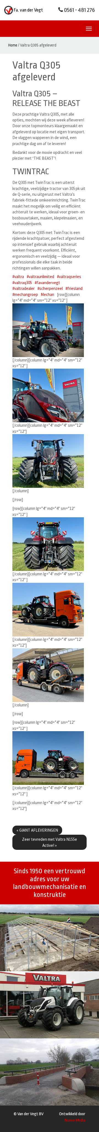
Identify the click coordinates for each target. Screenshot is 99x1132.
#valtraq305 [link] (22, 282)
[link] (47, 294)
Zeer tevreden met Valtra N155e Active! (49, 842)
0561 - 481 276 (79, 10)
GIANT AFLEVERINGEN (37, 830)
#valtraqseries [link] (69, 276)
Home (12, 45)
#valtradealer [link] (23, 288)
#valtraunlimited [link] (40, 276)
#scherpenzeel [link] (50, 288)
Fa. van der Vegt (28, 10)
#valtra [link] (18, 276)
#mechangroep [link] (25, 294)
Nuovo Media (75, 1120)
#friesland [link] (73, 288)
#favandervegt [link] (47, 282)
